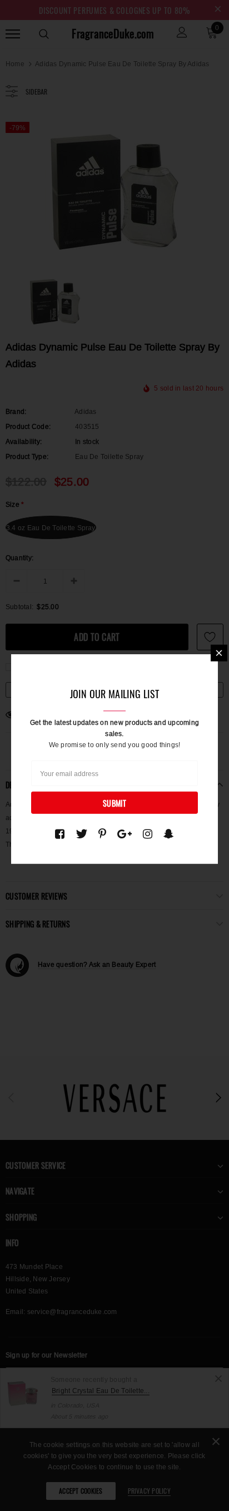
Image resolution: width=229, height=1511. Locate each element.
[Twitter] (81, 833)
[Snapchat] (168, 833)
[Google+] (124, 833)
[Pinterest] (102, 833)
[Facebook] (59, 833)
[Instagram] (147, 833)
